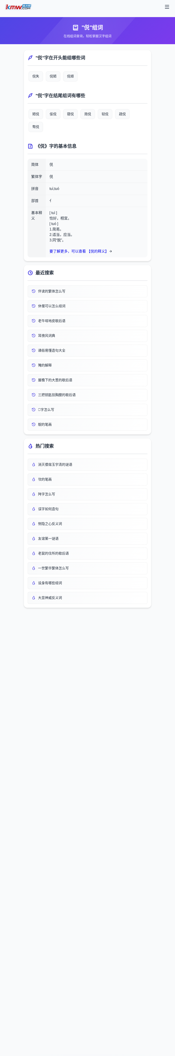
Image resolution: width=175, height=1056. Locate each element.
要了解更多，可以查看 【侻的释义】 (79, 251)
